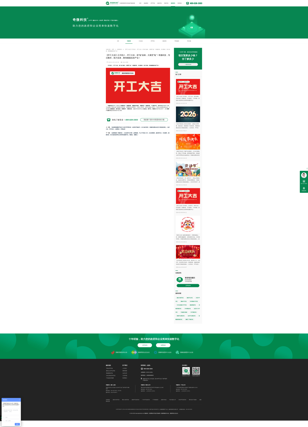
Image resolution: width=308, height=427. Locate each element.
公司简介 (125, 368)
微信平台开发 (190, 297)
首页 (140, 3)
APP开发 (153, 3)
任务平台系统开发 (191, 315)
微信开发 (159, 3)
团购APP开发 (184, 301)
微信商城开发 (193, 305)
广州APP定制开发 (146, 399)
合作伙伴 (125, 373)
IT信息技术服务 (184, 312)
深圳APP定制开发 (182, 399)
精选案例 (146, 3)
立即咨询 (188, 285)
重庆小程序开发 (125, 399)
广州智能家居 (155, 399)
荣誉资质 (125, 370)
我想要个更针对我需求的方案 (154, 120)
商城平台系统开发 (180, 315)
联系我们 (180, 3)
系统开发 (166, 3)
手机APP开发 (109, 368)
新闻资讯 (173, 3)
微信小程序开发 (180, 297)
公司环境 (125, 375)
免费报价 (163, 345)
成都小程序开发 (116, 399)
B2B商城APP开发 (194, 301)
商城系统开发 (109, 373)
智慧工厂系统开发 (189, 319)
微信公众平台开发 (110, 370)
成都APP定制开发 (135, 399)
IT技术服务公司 (172, 399)
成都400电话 (164, 399)
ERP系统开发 (193, 312)
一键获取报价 (188, 64)
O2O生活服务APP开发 (182, 305)
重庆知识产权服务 (193, 399)
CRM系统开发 (188, 308)
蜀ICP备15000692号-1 (154, 409)
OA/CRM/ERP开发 (110, 375)
